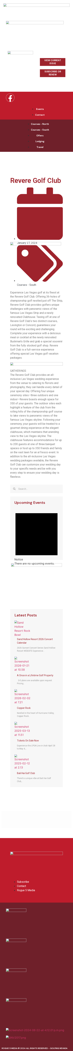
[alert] (36, 536)
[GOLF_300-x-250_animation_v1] (36, 565)
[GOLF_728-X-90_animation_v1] (36, 5)
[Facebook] (10, 97)
